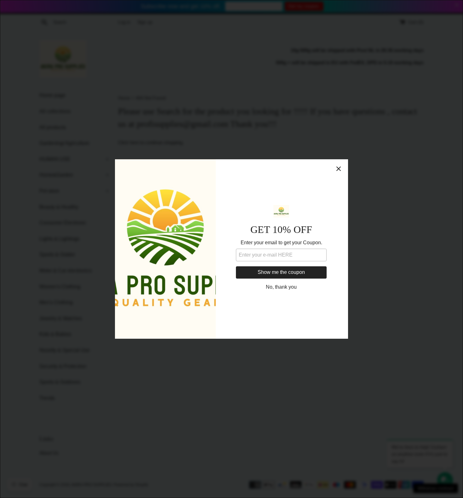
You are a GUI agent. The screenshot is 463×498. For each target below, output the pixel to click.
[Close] (338, 168)
